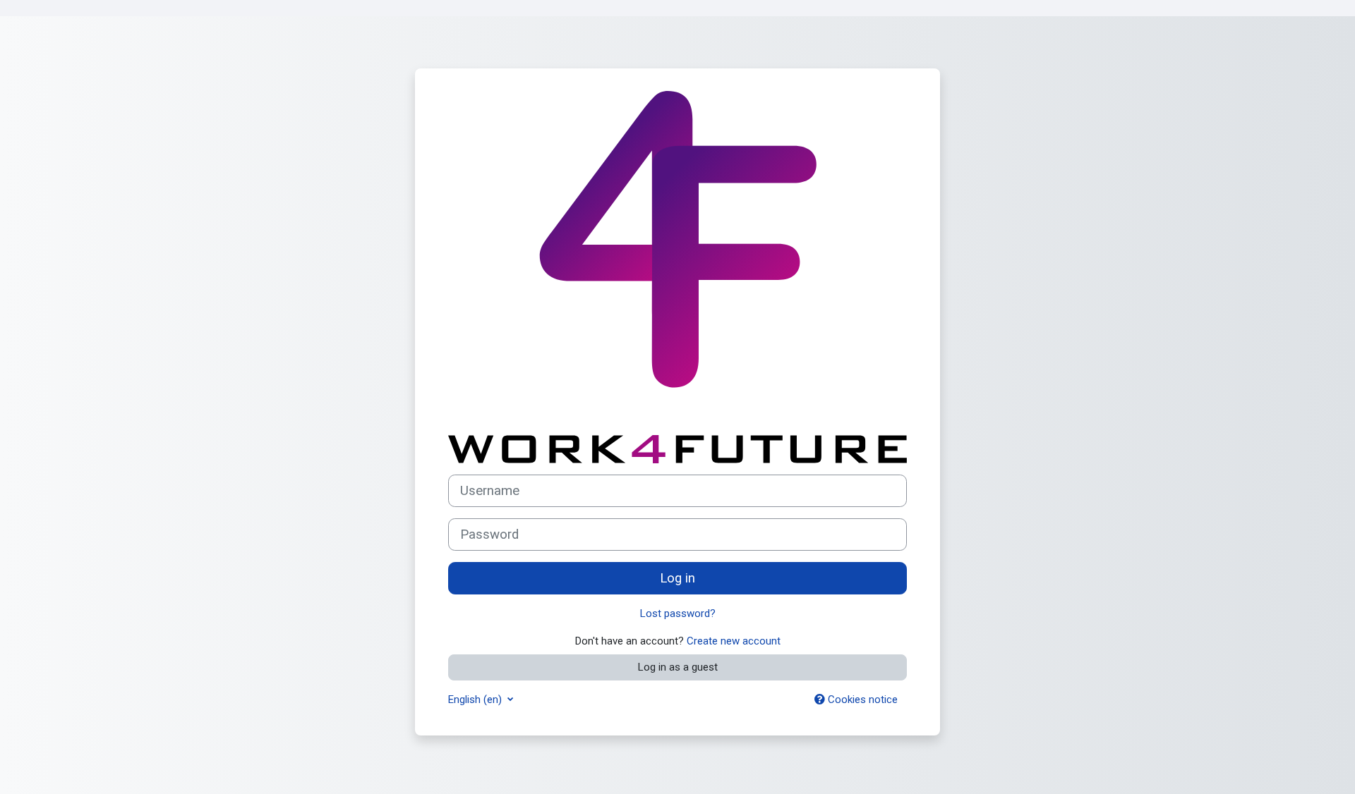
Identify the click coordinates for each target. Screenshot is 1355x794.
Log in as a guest (678, 667)
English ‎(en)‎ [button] (476, 699)
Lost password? (678, 613)
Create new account (734, 641)
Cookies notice (861, 699)
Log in (677, 578)
